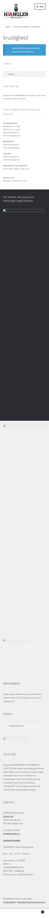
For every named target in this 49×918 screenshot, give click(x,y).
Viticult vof (8, 816)
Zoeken (24, 913)
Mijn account (8, 913)
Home (8, 26)
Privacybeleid (9, 902)
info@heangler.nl (11, 833)
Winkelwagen (38, 911)
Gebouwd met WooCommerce (31, 902)
